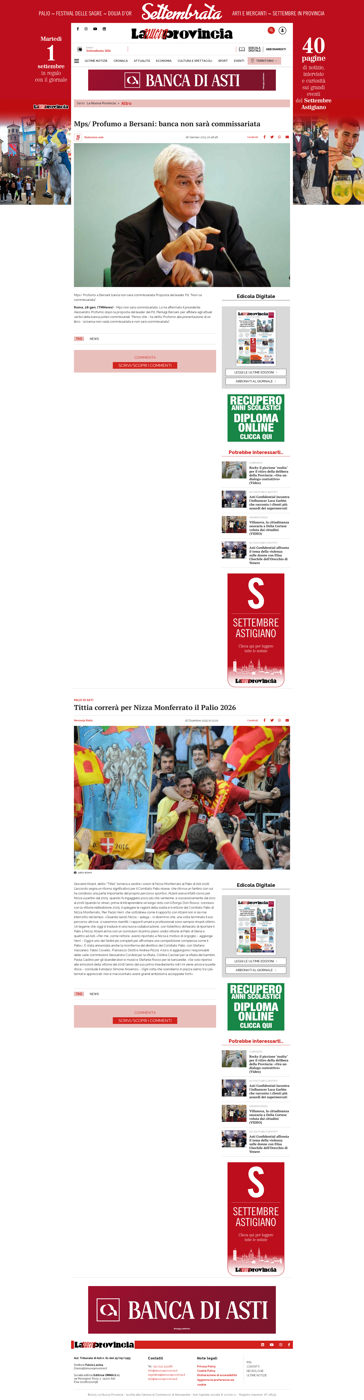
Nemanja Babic (83, 720)
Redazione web (94, 137)
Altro (126, 103)
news (94, 339)
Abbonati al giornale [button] (254, 381)
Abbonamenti (276, 49)
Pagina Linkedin (107, 29)
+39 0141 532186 (163, 1366)
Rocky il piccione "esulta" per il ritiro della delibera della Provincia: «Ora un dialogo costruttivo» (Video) (268, 475)
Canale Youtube (98, 29)
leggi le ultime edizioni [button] (254, 372)
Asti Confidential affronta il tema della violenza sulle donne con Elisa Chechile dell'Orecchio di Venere (269, 555)
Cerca (271, 30)
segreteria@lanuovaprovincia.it (166, 1374)
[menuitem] (96, 61)
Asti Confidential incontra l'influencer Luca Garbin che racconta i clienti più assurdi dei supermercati (269, 502)
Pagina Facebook (81, 29)
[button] (282, 30)
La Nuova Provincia (101, 103)
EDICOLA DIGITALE (254, 49)
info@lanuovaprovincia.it (162, 1370)
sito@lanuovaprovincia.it (162, 1378)
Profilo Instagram (89, 29)
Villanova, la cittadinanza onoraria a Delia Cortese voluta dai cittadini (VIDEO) (269, 528)
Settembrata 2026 (98, 51)
